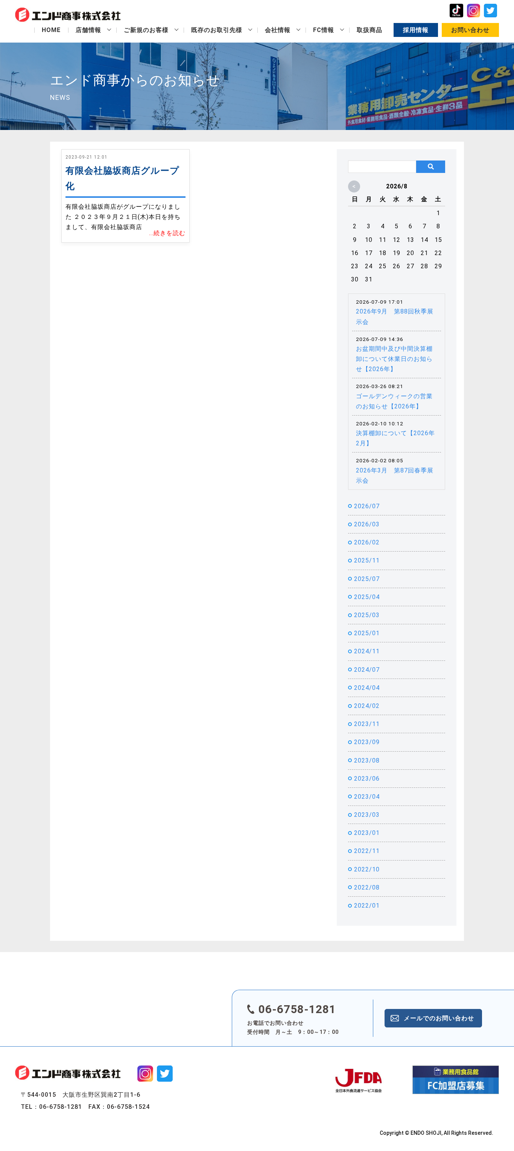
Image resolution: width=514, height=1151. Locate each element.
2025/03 (367, 615)
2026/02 (367, 542)
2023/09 (367, 742)
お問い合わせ (470, 30)
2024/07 (367, 669)
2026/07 (367, 506)
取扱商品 (369, 30)
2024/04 (367, 687)
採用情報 (416, 30)
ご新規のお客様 (146, 30)
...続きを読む (167, 233)
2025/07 (367, 578)
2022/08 (367, 887)
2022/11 (367, 850)
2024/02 (367, 705)
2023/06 (367, 778)
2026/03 (367, 524)
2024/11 (367, 651)
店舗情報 (88, 30)
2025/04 (367, 597)
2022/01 (367, 905)
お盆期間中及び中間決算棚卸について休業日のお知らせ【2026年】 (394, 359)
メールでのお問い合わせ (439, 1018)
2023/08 (367, 760)
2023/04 (367, 796)
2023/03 (367, 814)
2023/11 (367, 724)
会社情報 (277, 30)
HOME (51, 30)
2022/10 (367, 869)
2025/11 (367, 560)
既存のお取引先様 (216, 30)
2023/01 (367, 832)
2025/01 (367, 633)
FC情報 (323, 30)
